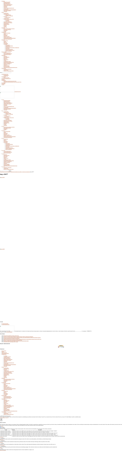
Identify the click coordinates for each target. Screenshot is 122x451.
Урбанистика (6, 168)
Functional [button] (1, 437)
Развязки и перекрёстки (8, 63)
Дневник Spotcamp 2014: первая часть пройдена (11, 338)
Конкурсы (5, 6)
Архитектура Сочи (5, 74)
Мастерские (6, 34)
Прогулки (5, 42)
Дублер (5, 60)
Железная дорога (6, 155)
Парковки (5, 64)
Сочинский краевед (5, 323)
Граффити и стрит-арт (9, 15)
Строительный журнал (5, 324)
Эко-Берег (5, 11)
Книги (5, 41)
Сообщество (4, 32)
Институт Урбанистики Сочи (8, 70)
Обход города (6, 59)
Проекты (3, 27)
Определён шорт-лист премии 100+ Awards (11, 341)
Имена (5, 33)
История (3, 39)
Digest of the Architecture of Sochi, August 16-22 (11, 335)
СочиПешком (6, 107)
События (3, 1)
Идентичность (8, 17)
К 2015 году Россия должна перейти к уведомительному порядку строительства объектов (18, 336)
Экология (5, 125)
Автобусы (5, 56)
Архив (3, 84)
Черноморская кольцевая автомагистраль (10, 67)
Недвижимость (6, 23)
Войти (3, 351)
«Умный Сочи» (6, 18)
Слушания (7, 20)
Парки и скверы (8, 113)
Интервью (5, 35)
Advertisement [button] (2, 445)
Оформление (8, 46)
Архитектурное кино (7, 52)
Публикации (6, 43)
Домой (1, 171)
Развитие (5, 25)
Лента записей (4, 352)
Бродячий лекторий (7, 100)
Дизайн (5, 31)
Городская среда (6, 112)
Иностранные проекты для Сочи (9, 28)
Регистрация (4, 350)
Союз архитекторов (7, 131)
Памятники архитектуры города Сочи (10, 81)
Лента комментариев (5, 353)
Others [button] (1, 447)
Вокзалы (5, 58)
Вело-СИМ (5, 156)
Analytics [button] (1, 442)
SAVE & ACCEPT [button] (3, 450)
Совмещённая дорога (7, 61)
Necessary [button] (1, 426)
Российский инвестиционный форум (10, 9)
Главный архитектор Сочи (6, 78)
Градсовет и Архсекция (7, 21)
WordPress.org (4, 354)
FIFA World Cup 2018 (7, 10)
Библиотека (4, 76)
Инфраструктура (6, 24)
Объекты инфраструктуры (10, 50)
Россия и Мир (3, 150)
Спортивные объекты (9, 45)
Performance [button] (2, 439)
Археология (6, 40)
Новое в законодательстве (8, 4)
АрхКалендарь (6, 75)
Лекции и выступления (7, 37)
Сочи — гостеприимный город (9, 106)
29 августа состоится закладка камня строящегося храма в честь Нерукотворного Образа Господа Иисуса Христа (22, 337)
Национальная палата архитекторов (9, 38)
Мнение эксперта (6, 36)
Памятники (4, 80)
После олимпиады (9, 149)
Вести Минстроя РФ (7, 3)
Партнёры (3, 83)
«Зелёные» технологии (7, 69)
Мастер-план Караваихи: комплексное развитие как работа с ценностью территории (16, 171)
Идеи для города (6, 77)
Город (3, 12)
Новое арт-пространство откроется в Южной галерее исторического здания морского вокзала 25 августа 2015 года (22, 339)
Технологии (4, 68)
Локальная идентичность (8, 137)
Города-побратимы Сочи (8, 53)
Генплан (3, 79)
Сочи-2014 (5, 44)
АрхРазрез (5, 7)
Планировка (8, 143)
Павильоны (7, 48)
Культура (5, 16)
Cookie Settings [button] (2, 417)
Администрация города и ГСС (9, 19)
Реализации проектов (7, 29)
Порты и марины (6, 65)
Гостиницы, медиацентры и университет (12, 47)
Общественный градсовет (8, 22)
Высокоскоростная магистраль (9, 62)
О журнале (3, 82)
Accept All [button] (6, 417)
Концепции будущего (7, 54)
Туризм (5, 26)
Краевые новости (6, 2)
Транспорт (3, 55)
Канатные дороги (7, 66)
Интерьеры (5, 30)
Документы (7, 119)
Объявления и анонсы (7, 5)
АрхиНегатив (6, 13)
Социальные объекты (9, 49)
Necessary (2, 427)
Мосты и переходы (7, 162)
